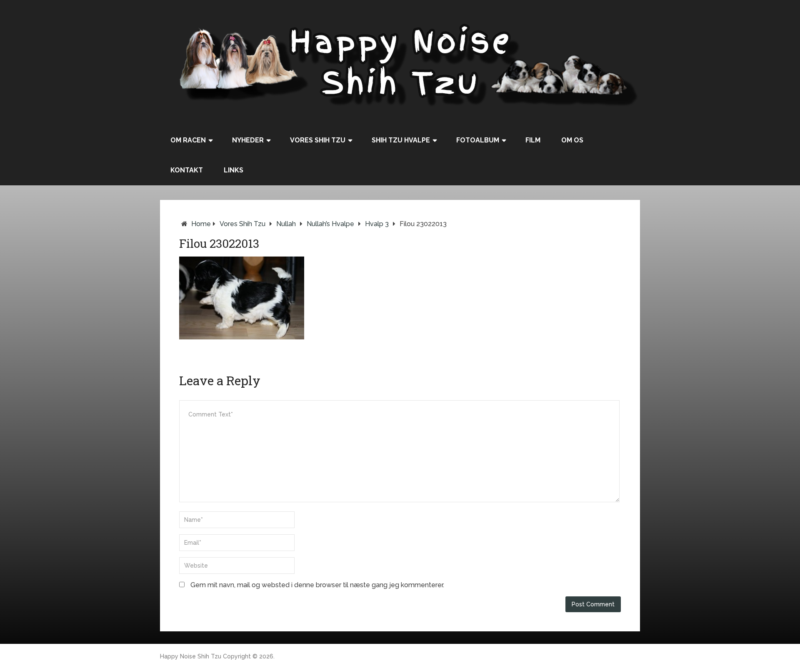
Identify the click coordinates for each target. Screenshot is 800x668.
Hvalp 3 (377, 224)
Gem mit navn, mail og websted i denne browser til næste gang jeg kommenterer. (317, 585)
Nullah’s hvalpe (330, 224)
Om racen (188, 140)
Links (233, 170)
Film (532, 140)
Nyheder (248, 140)
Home (201, 224)
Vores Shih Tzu (317, 140)
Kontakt (186, 170)
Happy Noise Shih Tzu (190, 656)
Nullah (286, 224)
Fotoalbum (477, 140)
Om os (572, 140)
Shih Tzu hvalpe (401, 140)
